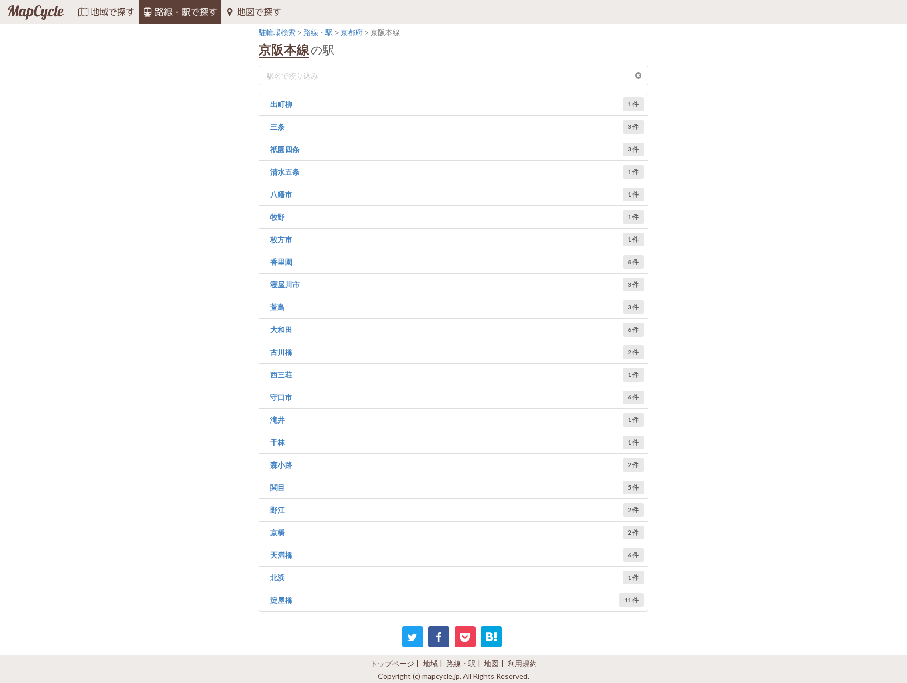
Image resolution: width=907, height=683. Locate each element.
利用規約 (522, 663)
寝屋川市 (285, 284)
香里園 (281, 261)
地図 (491, 663)
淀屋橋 (281, 599)
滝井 (277, 419)
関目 (277, 487)
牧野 (277, 216)
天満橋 (281, 554)
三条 (277, 126)
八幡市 (281, 194)
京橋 (277, 532)
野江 (277, 509)
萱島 (277, 306)
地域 (430, 663)
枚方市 (281, 239)
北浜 (277, 577)
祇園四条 (285, 149)
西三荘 (281, 374)
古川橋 (281, 352)
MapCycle (35, 12)
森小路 (281, 464)
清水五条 (285, 171)
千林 (277, 442)
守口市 (281, 397)
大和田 (281, 329)
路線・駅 (461, 663)
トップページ (392, 663)
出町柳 (281, 104)
